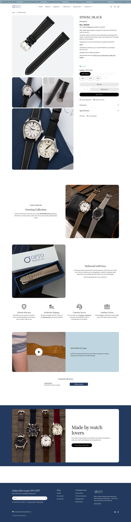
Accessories (60, 499)
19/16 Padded (85, 73)
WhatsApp (88, 315)
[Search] (111, 6)
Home (13, 12)
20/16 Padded (98, 74)
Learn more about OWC (82, 445)
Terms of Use (31, 502)
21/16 (98, 78)
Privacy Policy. (39, 502)
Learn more (97, 503)
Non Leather (60, 496)
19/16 (82, 78)
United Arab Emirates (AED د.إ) (22, 512)
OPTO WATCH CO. (21, 515)
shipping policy (47, 317)
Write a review (79, 384)
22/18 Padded (110, 74)
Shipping (89, 27)
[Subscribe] (45, 498)
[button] (83, 21)
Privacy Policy (79, 493)
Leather (59, 493)
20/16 (90, 78)
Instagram (82, 315)
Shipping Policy (79, 499)
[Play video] (39, 352)
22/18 (106, 78)
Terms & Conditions (80, 496)
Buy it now (99, 94)
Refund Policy (79, 502)
